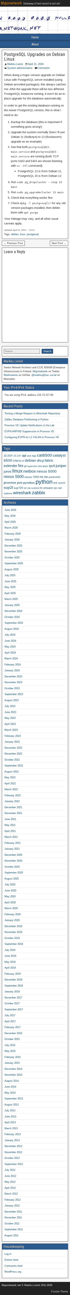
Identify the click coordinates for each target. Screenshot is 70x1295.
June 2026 (10, 509)
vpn (60, 488)
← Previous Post (13, 243)
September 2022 (13, 765)
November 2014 (13, 1074)
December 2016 (13, 1033)
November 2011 (13, 1217)
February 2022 (12, 795)
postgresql (32, 234)
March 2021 (11, 836)
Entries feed (11, 1259)
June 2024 (10, 640)
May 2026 (10, 515)
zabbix (38, 492)
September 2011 (13, 1229)
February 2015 (12, 1057)
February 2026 (12, 533)
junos (7, 471)
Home (35, 37)
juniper (61, 466)
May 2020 (10, 896)
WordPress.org (12, 1271)
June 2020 (10, 890)
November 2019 (13, 932)
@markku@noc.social (44, 375)
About (35, 44)
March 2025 (11, 599)
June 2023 (10, 712)
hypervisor (32, 466)
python (44, 481)
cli (23, 461)
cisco (17, 460)
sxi (25, 488)
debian (14, 234)
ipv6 (52, 466)
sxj (28, 488)
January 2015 (12, 1062)
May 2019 (10, 961)
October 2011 (11, 1223)
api (24, 455)
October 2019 (12, 938)
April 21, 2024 (36, 64)
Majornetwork (11, 3)
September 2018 (13, 985)
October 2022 (12, 759)
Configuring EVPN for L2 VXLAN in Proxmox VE (31, 437)
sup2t (8, 487)
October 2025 (12, 557)
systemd (35, 488)
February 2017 (12, 1027)
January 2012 (12, 1205)
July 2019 (9, 950)
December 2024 (13, 610)
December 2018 (13, 979)
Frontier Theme (59, 1291)
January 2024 (12, 670)
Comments (44, 67)
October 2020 (12, 866)
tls (41, 488)
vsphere (8, 493)
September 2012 (13, 1164)
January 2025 (12, 605)
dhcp (40, 460)
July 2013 (9, 1110)
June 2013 (10, 1116)
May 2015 (10, 1051)
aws (29, 455)
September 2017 (13, 1009)
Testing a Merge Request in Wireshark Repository (32, 413)
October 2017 (12, 1003)
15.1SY (17, 455)
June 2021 (10, 819)
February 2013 (12, 1134)
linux (22, 234)
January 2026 (12, 539)
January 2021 (12, 848)
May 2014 (10, 1092)
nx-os (44, 477)
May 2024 (10, 646)
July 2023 (9, 706)
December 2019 (13, 926)
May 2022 (10, 777)
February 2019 (12, 973)
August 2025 (11, 569)
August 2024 (11, 628)
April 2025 (10, 593)
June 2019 (10, 955)
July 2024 (9, 634)
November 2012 (13, 1152)
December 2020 (13, 854)
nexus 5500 (14, 476)
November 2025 (13, 551)
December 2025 (13, 545)
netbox (29, 471)
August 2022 (11, 771)
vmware (48, 487)
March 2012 (11, 1193)
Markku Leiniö (15, 64)
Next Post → (59, 243)
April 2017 (10, 1021)
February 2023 (12, 735)
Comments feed (13, 1265)
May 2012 (10, 1181)
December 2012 (13, 1146)
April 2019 (10, 967)
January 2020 (12, 920)
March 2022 (11, 789)
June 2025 (10, 581)
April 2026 (10, 521)
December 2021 (13, 807)
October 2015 (12, 1039)
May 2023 (10, 718)
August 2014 (11, 1080)
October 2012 (12, 1158)
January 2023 (12, 741)
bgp (34, 455)
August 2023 (11, 700)
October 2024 (12, 617)
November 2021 (13, 813)
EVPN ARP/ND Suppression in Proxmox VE (29, 431)
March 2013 (11, 1128)
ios (40, 466)
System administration (19, 67)
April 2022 (10, 783)
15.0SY (8, 455)
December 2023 (13, 676)
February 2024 (12, 664)
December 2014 (13, 1068)
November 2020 (13, 860)
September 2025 (13, 563)
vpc (55, 488)
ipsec (45, 466)
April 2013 (10, 1122)
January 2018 (12, 991)
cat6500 (44, 455)
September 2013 (13, 1098)
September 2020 (13, 872)
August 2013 (11, 1104)
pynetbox (29, 482)
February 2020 (12, 914)
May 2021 (10, 825)
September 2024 (13, 622)
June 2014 (10, 1086)
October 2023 (12, 688)
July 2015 (9, 1045)
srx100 (61, 483)
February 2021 (12, 842)
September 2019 (13, 943)
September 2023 (13, 694)
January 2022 (12, 801)
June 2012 (10, 1176)
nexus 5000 (47, 471)
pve (19, 483)
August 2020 (11, 878)
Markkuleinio (11, 375)
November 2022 (13, 753)
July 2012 (9, 1169)
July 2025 (9, 575)
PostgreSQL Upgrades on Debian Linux (34, 57)
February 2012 (12, 1199)
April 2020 (10, 902)
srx (55, 482)
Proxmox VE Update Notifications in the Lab (29, 425)
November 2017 (13, 997)
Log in (7, 1253)
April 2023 (10, 724)
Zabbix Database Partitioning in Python (26, 419)
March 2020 (11, 908)
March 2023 (11, 729)
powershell (54, 477)
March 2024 (11, 658)
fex (20, 465)
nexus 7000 (31, 477)
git (25, 466)
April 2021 (10, 831)
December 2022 (13, 747)
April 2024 (10, 652)
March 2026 (11, 527)
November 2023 (13, 682)
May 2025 (10, 587)
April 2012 (10, 1187)
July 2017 (9, 1015)
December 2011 (13, 1211)
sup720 (18, 487)
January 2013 (12, 1140)
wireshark (22, 492)
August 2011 (11, 1235)
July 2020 (9, 884)
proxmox (10, 483)
